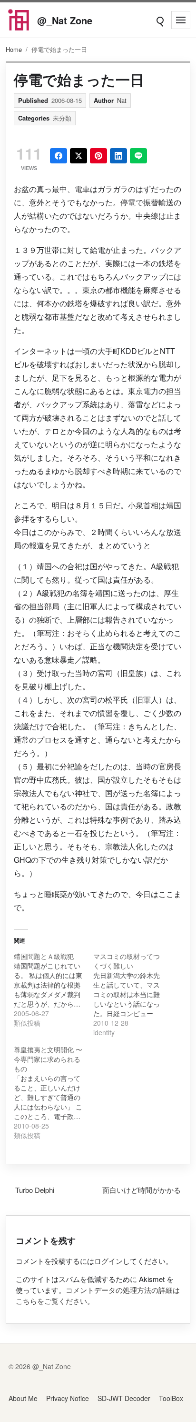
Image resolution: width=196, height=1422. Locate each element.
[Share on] (78, 155)
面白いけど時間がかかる (141, 1190)
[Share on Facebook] (58, 155)
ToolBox (171, 1398)
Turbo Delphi (34, 1190)
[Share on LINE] (138, 155)
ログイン (108, 1261)
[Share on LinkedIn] (118, 155)
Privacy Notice (67, 1398)
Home (14, 49)
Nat (122, 100)
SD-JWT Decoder (124, 1398)
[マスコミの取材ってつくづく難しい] (133, 994)
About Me (23, 1398)
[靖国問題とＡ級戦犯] (53, 989)
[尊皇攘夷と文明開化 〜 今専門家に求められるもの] (53, 1092)
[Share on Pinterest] (98, 155)
